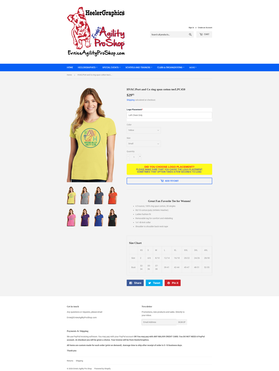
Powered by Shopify (102, 369)
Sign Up (181, 322)
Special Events (110, 67)
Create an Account (205, 28)
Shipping (131, 100)
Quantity (131, 151)
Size (128, 138)
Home (70, 67)
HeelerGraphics (87, 67)
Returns (70, 361)
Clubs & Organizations (170, 67)
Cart (206, 34)
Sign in (191, 28)
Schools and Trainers (138, 67)
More (192, 67)
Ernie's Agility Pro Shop (82, 369)
